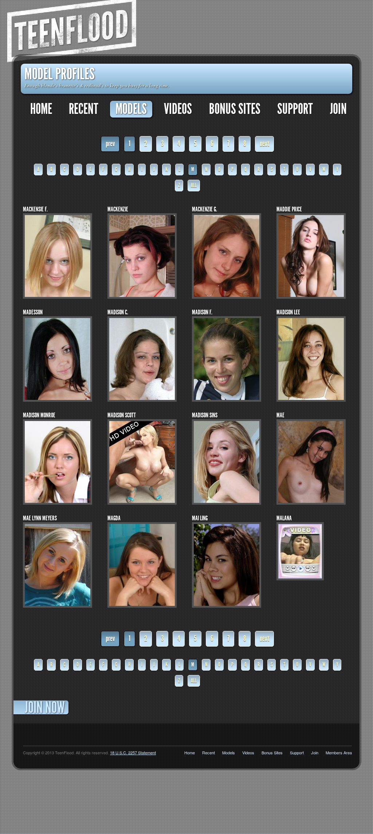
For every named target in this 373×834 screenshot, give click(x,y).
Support (295, 109)
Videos (178, 109)
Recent (83, 109)
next (264, 143)
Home (41, 109)
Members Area (339, 752)
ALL (194, 185)
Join (338, 109)
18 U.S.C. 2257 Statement (133, 752)
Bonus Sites (234, 109)
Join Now (45, 707)
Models (131, 109)
